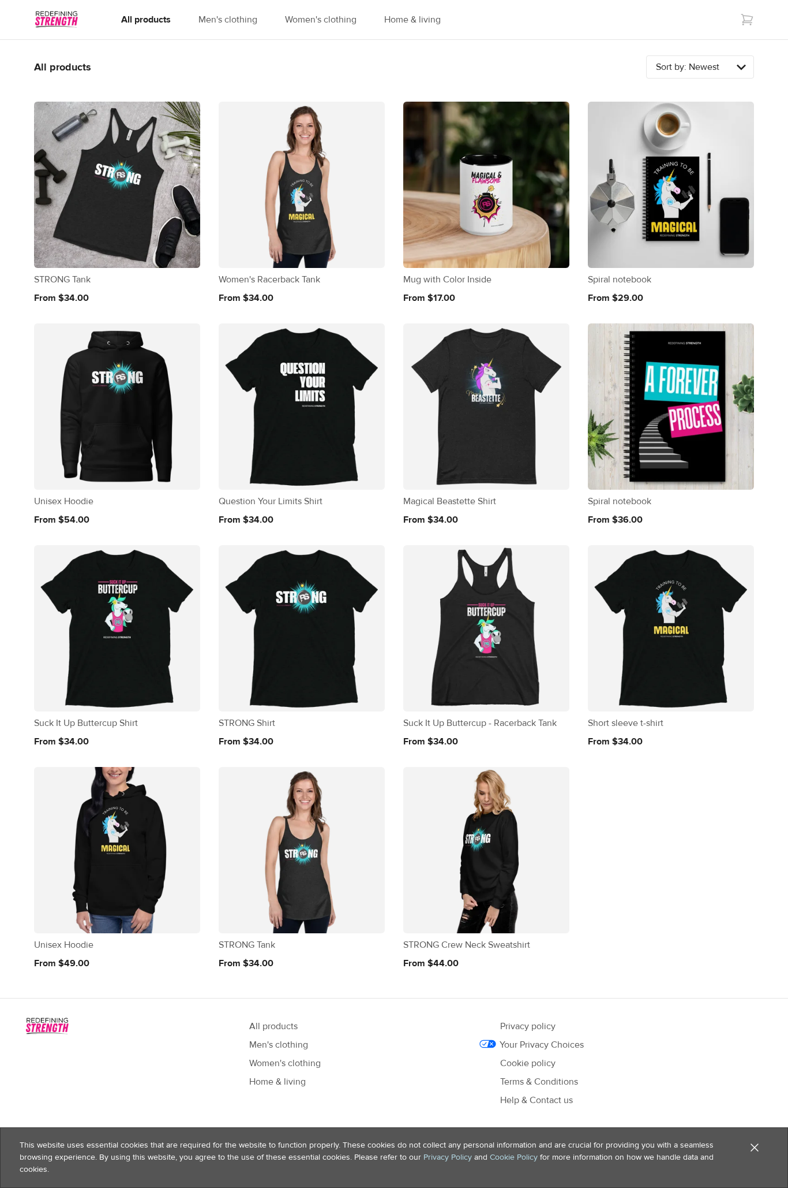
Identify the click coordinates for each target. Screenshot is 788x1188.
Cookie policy (528, 1063)
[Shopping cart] (747, 20)
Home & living (412, 19)
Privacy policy (528, 1026)
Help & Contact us (536, 1100)
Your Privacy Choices (542, 1045)
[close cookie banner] (754, 1147)
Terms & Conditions (539, 1082)
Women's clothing (321, 19)
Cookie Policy (514, 1157)
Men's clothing (227, 19)
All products (146, 19)
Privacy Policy (447, 1157)
